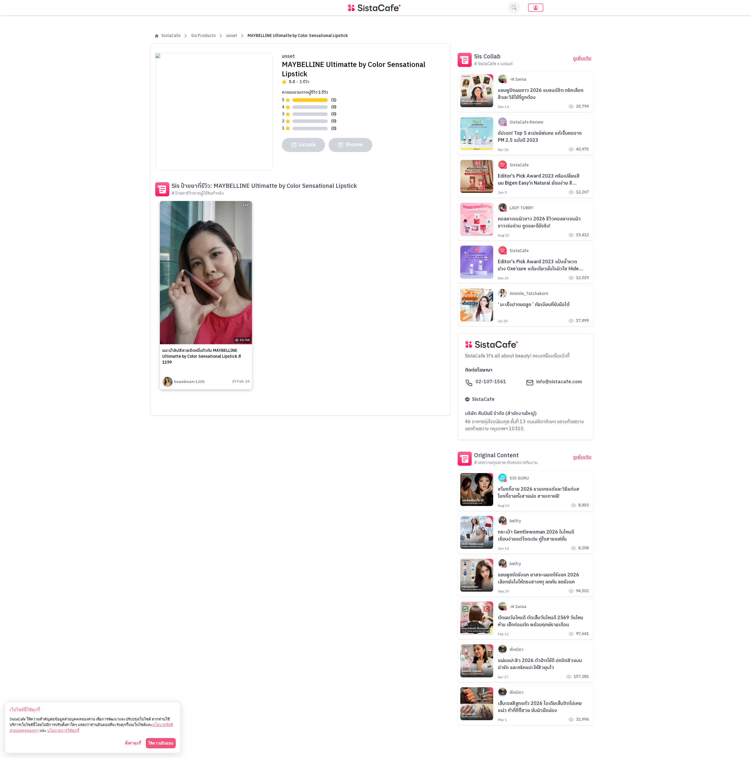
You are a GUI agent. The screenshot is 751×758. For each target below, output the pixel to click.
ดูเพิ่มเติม (582, 58)
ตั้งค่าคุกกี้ (133, 743)
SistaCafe (170, 36)
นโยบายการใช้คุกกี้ (63, 730)
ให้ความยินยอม (160, 743)
